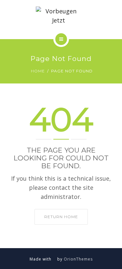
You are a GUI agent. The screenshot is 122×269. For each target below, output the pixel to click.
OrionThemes (78, 259)
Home (38, 70)
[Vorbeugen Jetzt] (61, 16)
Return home (61, 216)
